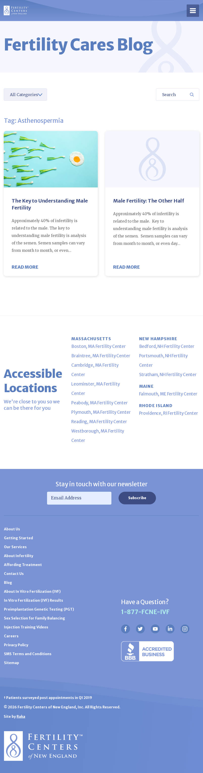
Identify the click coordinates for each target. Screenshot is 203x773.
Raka (21, 716)
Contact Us (14, 573)
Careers (11, 636)
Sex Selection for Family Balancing (34, 618)
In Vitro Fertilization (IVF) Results (33, 600)
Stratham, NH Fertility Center (168, 374)
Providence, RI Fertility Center (168, 413)
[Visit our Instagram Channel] (184, 628)
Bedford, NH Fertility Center (167, 346)
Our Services (15, 547)
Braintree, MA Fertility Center (100, 356)
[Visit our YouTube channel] (155, 628)
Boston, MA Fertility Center (98, 346)
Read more (25, 267)
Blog (8, 582)
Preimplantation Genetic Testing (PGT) (39, 609)
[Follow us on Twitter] (140, 628)
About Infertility (18, 556)
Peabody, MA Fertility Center (99, 403)
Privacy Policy (16, 645)
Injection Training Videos (26, 627)
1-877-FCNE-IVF (145, 612)
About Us (12, 529)
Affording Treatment (23, 565)
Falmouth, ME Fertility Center (168, 394)
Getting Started (18, 538)
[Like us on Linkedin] (170, 628)
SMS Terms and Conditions (27, 654)
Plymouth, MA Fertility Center (100, 412)
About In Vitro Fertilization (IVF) (32, 591)
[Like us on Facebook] (125, 628)
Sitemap (11, 663)
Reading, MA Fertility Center (99, 421)
